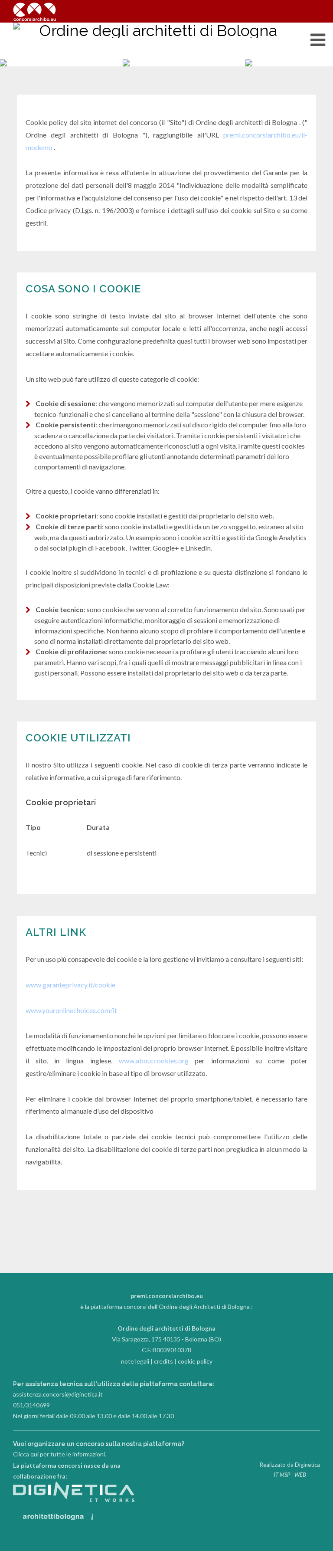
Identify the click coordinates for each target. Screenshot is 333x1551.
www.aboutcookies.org (154, 1060)
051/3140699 (31, 1405)
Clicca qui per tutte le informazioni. (59, 1454)
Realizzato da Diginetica (290, 1464)
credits (163, 1361)
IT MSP (282, 1474)
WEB (300, 1474)
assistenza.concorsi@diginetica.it (58, 1394)
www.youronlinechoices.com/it (71, 1010)
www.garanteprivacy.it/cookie (70, 984)
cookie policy (195, 1361)
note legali (135, 1361)
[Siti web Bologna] (73, 1499)
